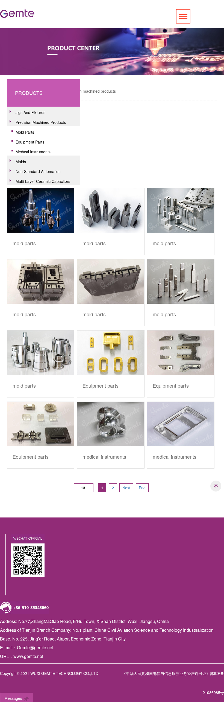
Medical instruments (33, 151)
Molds (21, 161)
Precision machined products (91, 91)
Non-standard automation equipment (35, 172)
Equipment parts (30, 142)
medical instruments (104, 456)
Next (126, 487)
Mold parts (25, 132)
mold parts (24, 243)
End (142, 487)
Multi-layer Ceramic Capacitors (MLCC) (40, 182)
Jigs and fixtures (30, 112)
